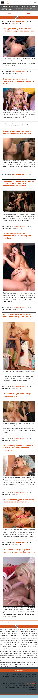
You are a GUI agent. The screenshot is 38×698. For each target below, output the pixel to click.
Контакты (19, 670)
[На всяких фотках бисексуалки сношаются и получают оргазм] (19, 346)
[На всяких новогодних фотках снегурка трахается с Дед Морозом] (19, 582)
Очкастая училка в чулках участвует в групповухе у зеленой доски (18, 81)
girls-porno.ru (31, 683)
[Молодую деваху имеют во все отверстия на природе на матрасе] (19, 46)
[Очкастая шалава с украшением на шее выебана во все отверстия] (19, 149)
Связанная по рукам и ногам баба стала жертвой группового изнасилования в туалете (18, 184)
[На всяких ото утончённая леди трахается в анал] (19, 411)
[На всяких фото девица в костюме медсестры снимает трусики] (19, 517)
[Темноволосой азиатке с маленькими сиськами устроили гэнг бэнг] (19, 267)
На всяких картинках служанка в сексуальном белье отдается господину (18, 448)
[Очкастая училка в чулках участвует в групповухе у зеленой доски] (19, 99)
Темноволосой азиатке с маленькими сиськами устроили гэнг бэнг (17, 236)
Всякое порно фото (18, 21)
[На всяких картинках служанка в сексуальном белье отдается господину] (19, 465)
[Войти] (8, 2)
